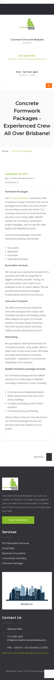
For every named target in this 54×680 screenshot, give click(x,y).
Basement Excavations (14, 553)
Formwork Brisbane (19, 198)
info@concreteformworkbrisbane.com (27, 59)
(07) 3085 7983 (27, 56)
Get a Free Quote (18, 520)
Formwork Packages (12, 563)
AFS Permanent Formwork (15, 543)
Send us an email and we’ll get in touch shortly (25, 653)
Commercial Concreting (14, 558)
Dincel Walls (8, 548)
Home (5, 151)
